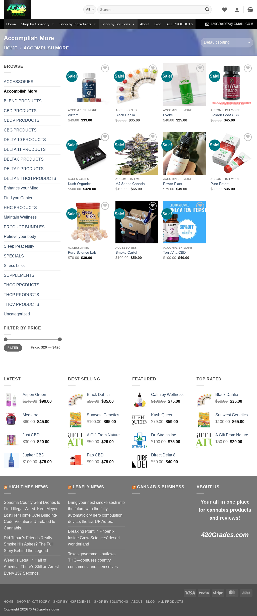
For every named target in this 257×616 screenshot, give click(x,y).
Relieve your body (20, 236)
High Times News (28, 487)
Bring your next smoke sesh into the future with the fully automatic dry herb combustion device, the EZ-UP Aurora (96, 512)
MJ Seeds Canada (130, 184)
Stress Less (14, 265)
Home (11, 24)
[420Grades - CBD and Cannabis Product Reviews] (40, 9)
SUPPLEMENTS (19, 275)
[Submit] (207, 9)
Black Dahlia (125, 115)
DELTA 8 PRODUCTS (24, 159)
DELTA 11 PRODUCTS (25, 149)
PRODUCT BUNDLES (24, 227)
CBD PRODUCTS (20, 111)
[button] (237, 9)
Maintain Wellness (20, 217)
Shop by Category (35, 24)
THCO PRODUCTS (21, 285)
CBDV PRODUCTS (21, 120)
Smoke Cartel (126, 252)
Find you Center (18, 198)
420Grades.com (225, 534)
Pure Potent (220, 184)
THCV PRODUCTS (21, 304)
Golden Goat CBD (225, 115)
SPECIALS (14, 256)
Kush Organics (79, 184)
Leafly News (88, 487)
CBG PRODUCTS (20, 130)
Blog (157, 24)
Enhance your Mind (21, 188)
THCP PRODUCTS (21, 295)
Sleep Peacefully (19, 246)
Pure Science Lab (82, 252)
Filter (13, 348)
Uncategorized (17, 314)
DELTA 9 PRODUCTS (24, 169)
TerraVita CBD (174, 252)
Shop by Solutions (115, 24)
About (144, 24)
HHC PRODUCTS (20, 208)
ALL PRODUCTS (179, 24)
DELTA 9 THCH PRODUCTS (30, 178)
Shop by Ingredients (75, 24)
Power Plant (172, 184)
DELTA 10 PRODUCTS (25, 140)
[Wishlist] (224, 9)
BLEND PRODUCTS (23, 101)
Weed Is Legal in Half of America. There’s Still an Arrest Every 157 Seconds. (31, 566)
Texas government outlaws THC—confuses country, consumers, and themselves (93, 560)
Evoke (168, 115)
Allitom (73, 115)
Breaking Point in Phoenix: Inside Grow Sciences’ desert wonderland (94, 537)
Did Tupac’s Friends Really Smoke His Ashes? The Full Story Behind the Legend (28, 544)
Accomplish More (20, 91)
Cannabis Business (160, 487)
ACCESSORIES (18, 82)
